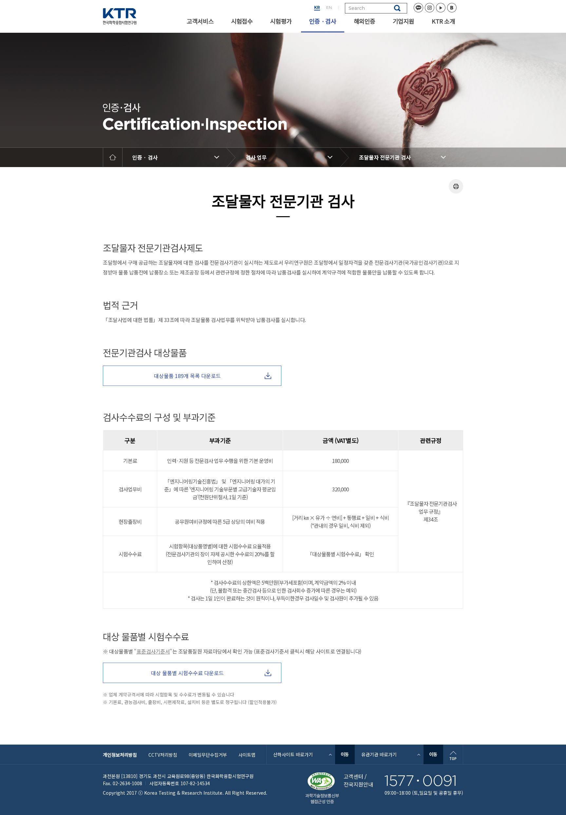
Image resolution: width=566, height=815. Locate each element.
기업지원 (403, 21)
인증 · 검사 (322, 21)
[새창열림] (345, 754)
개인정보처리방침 (120, 754)
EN (329, 7)
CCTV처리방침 (162, 754)
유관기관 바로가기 (379, 754)
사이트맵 (246, 754)
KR (317, 7)
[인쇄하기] (456, 186)
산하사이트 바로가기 (293, 754)
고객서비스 (200, 21)
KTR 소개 (443, 21)
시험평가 (281, 21)
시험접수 (242, 21)
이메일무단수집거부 (208, 754)
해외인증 (364, 21)
